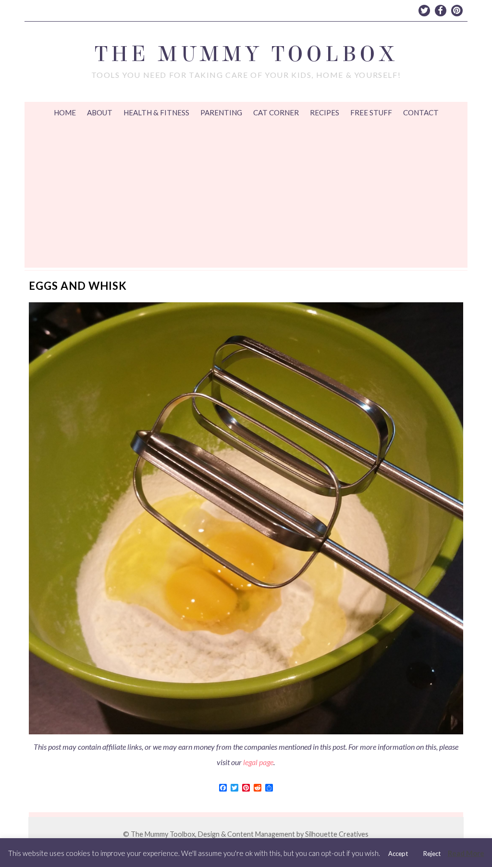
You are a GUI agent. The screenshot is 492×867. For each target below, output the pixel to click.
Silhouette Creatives (337, 834)
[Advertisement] (246, 195)
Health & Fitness (156, 112)
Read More (466, 853)
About (99, 112)
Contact (421, 112)
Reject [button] (432, 853)
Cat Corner (276, 112)
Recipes (324, 112)
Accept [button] (398, 853)
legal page (258, 762)
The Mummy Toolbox (246, 54)
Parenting (221, 112)
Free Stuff (371, 112)
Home (65, 112)
